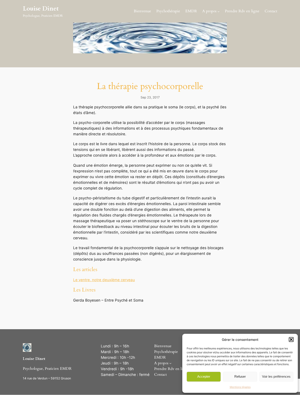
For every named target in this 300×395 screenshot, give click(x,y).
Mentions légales (240, 387)
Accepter (203, 376)
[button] (291, 339)
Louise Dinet (41, 9)
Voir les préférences (276, 376)
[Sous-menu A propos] (218, 11)
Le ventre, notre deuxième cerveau (104, 280)
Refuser (240, 376)
